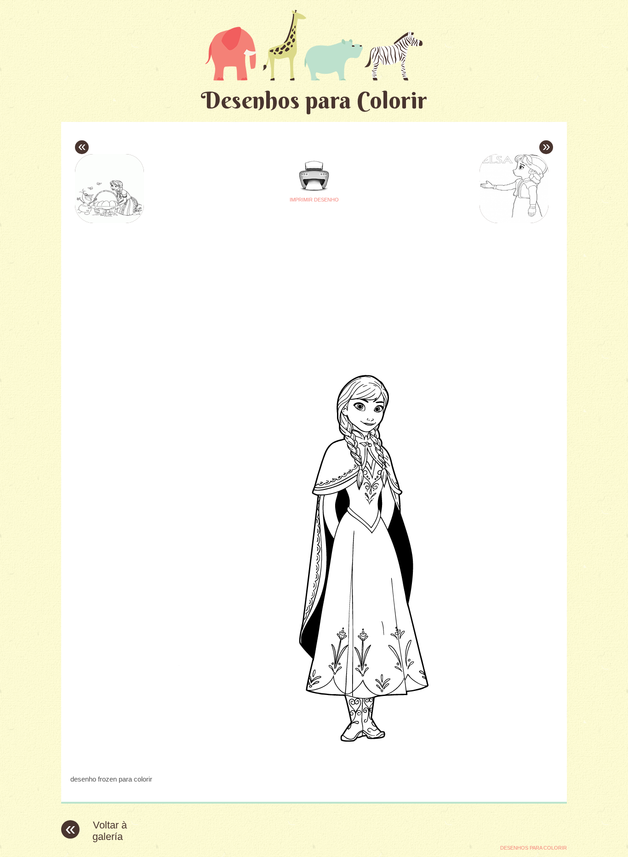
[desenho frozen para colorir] (314, 761)
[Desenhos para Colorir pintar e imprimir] (314, 45)
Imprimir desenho (314, 199)
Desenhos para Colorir (314, 100)
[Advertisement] (227, 290)
